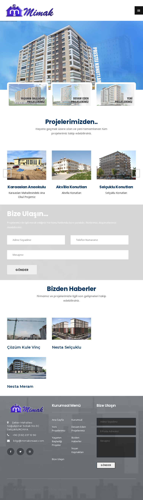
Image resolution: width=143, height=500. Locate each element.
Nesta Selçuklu (66, 347)
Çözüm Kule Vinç (23, 347)
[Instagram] (30, 451)
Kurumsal (77, 419)
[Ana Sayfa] (26, 408)
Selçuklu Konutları (116, 187)
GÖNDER (21, 270)
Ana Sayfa (58, 419)
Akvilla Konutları (71, 187)
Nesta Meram (20, 386)
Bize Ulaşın (58, 459)
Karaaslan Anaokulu (27, 187)
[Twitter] (20, 451)
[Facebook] (10, 451)
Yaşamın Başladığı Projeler (57, 441)
